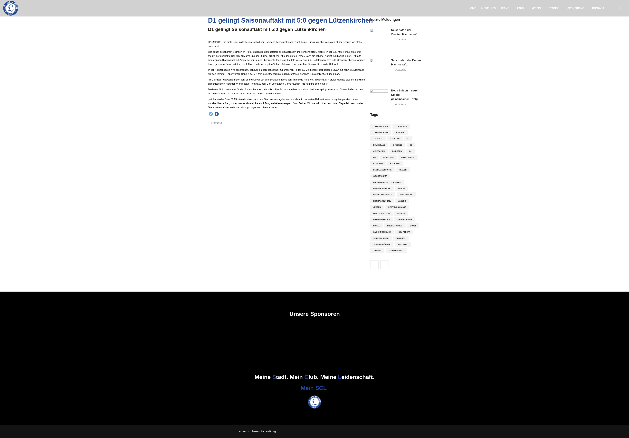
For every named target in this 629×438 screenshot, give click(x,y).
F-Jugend (395, 164)
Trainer (377, 251)
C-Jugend (397, 145)
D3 (374, 157)
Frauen (403, 170)
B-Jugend (395, 139)
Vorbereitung (396, 251)
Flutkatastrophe (382, 170)
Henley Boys (406, 195)
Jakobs (402, 201)
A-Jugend (400, 133)
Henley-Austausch (382, 195)
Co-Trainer (379, 151)
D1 (410, 151)
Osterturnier (405, 220)
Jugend (377, 207)
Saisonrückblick (382, 232)
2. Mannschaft (380, 133)
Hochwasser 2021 (382, 201)
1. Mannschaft (380, 126)
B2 (408, 139)
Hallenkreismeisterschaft (387, 182)
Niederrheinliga (381, 220)
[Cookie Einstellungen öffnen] (7, 434)
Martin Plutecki (381, 213)
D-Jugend (397, 151)
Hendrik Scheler (382, 188)
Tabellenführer (381, 244)
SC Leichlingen (381, 238)
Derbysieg (388, 157)
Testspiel (403, 244)
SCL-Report (404, 232)
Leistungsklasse (397, 207)
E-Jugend (378, 164)
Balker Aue (379, 145)
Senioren (400, 238)
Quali (413, 226)
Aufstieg (377, 139)
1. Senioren (401, 126)
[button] (211, 114)
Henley (401, 188)
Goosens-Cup (380, 176)
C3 (411, 145)
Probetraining (394, 226)
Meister (401, 213)
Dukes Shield (407, 157)
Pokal (376, 226)
